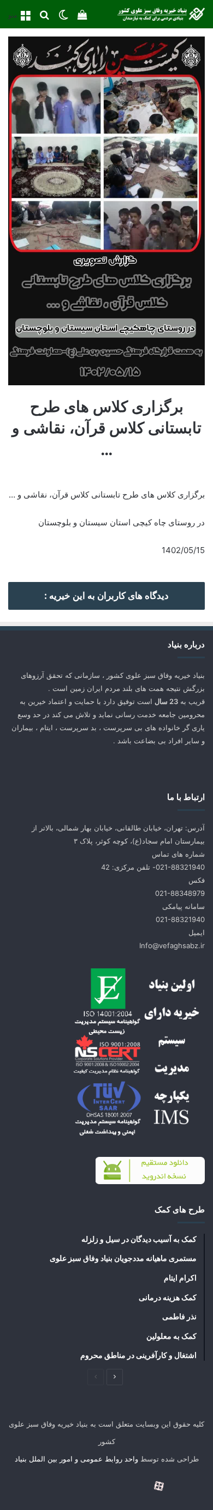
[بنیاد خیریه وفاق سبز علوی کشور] (161, 14)
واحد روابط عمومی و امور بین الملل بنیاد (76, 1458)
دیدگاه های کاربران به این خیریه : (106, 595)
